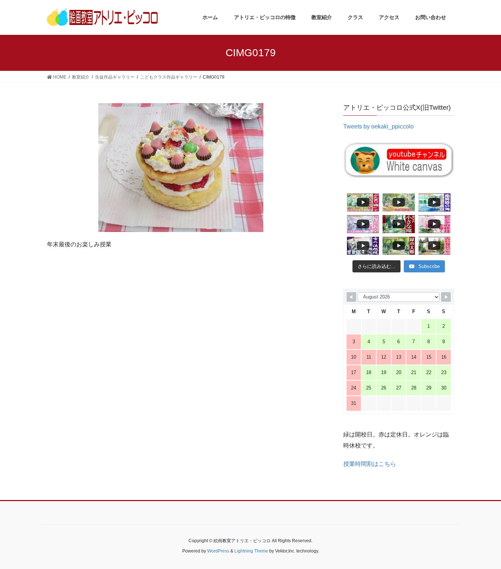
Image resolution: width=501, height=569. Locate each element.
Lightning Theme (251, 551)
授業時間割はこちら (369, 464)
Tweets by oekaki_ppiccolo (378, 126)
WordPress (218, 551)
